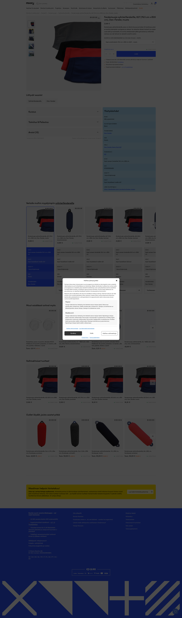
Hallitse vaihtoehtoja (109, 333)
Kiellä (91, 333)
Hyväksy (73, 333)
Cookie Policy (85, 337)
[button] (117, 280)
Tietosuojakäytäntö (94, 337)
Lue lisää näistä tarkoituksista (86, 328)
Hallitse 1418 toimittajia (72, 328)
